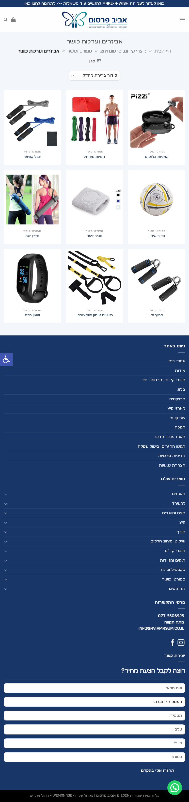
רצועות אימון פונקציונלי (95, 315)
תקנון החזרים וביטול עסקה (161, 446)
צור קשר (177, 418)
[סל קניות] (13, 19)
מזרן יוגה (32, 236)
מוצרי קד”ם (175, 551)
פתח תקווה (174, 622)
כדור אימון (157, 236)
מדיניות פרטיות (171, 456)
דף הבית (162, 51)
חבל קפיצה (32, 157)
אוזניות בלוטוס (157, 157)
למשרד (178, 503)
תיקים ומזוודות (172, 560)
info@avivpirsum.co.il (161, 628)
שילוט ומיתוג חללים (168, 541)
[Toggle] (6, 494)
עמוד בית (176, 361)
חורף (181, 532)
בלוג (181, 389)
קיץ (182, 522)
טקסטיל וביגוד (172, 570)
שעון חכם (32, 315)
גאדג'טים (177, 589)
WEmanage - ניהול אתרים (51, 795)
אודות (180, 371)
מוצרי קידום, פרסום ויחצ (123, 51)
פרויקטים (177, 399)
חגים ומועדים (173, 513)
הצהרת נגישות (172, 465)
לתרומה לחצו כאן (39, 3)
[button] (6, 359)
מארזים (178, 494)
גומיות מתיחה (94, 157)
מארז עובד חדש (170, 437)
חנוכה (180, 427)
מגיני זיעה (94, 236)
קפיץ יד (157, 315)
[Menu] (182, 20)
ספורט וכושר (79, 51)
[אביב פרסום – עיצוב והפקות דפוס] (94, 19)
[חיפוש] (5, 19)
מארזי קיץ (176, 408)
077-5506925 (171, 616)
